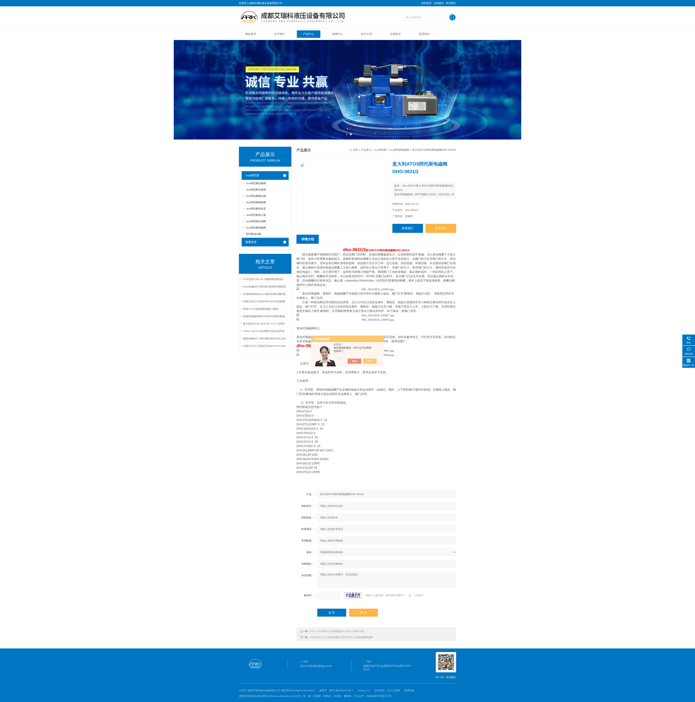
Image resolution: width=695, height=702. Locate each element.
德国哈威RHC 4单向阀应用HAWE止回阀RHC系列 (265, 338)
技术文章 (366, 34)
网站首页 (250, 34)
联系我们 (451, 3)
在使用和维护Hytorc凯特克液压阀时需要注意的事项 (265, 294)
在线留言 (439, 3)
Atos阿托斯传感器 (256, 189)
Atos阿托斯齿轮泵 (256, 208)
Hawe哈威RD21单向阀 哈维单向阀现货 (264, 286)
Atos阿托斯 (252, 175)
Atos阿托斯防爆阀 (256, 183)
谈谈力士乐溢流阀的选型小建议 (261, 309)
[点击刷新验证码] (353, 595)
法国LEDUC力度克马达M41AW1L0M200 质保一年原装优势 (265, 346)
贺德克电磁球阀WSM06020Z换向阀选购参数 (265, 316)
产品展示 (366, 150)
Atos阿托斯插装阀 (256, 202)
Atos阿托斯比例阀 (256, 221)
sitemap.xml (364, 690)
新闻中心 (337, 34)
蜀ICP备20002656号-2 (341, 690)
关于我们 (279, 34)
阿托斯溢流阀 (253, 234)
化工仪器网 (393, 690)
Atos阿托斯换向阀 (256, 196)
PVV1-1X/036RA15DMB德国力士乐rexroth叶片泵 (337, 631)
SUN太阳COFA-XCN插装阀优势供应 (263, 279)
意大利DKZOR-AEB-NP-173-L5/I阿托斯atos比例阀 (265, 323)
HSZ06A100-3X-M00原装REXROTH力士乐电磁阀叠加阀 (341, 637)
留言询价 (441, 228)
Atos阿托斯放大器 (256, 215)
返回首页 (426, 3)
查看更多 (251, 242)
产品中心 (308, 34)
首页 (355, 150)
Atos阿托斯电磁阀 (256, 227)
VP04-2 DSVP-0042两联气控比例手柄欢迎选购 (265, 331)
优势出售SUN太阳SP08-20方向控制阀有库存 (265, 301)
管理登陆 (409, 690)
